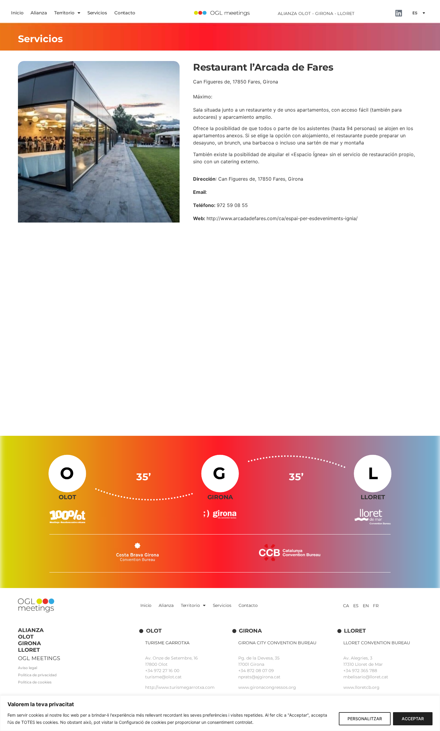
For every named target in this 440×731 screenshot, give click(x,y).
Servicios (97, 13)
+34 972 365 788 (360, 670)
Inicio (17, 13)
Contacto (124, 13)
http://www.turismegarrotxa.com (180, 687)
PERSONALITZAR (365, 718)
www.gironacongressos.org (267, 687)
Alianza (39, 13)
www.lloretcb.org (361, 687)
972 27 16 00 (166, 670)
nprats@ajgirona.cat (259, 677)
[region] (220, 713)
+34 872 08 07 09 (256, 670)
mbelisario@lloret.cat (365, 677)
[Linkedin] (399, 13)
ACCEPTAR (413, 718)
